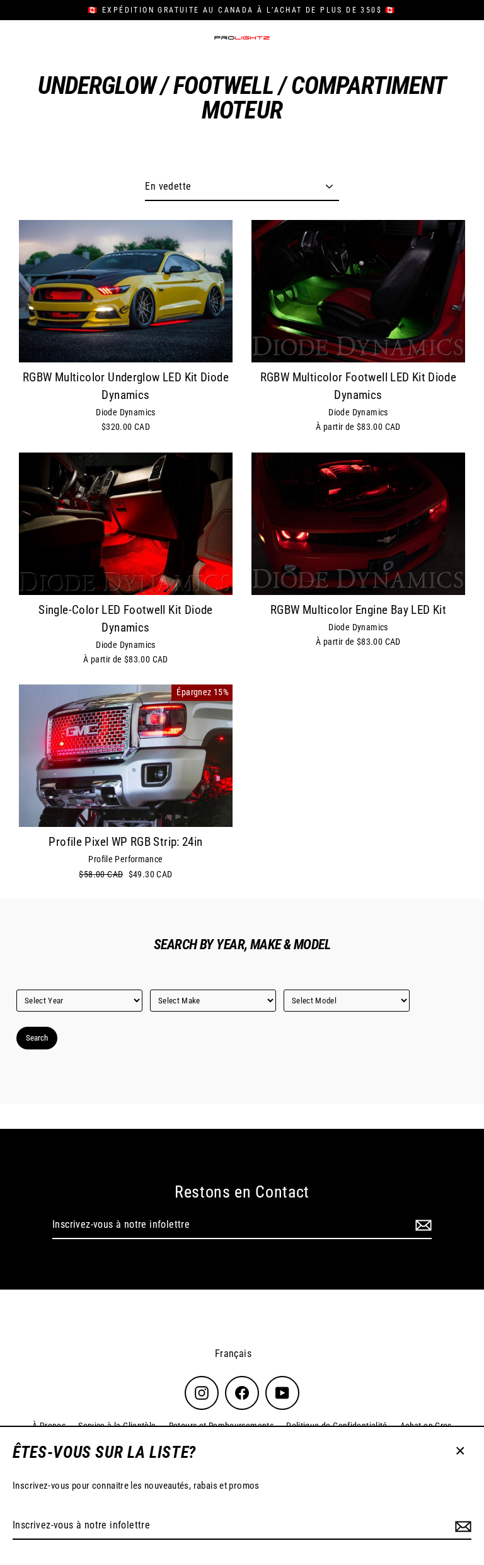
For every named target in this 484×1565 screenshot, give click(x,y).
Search (37, 1037)
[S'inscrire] (461, 1526)
